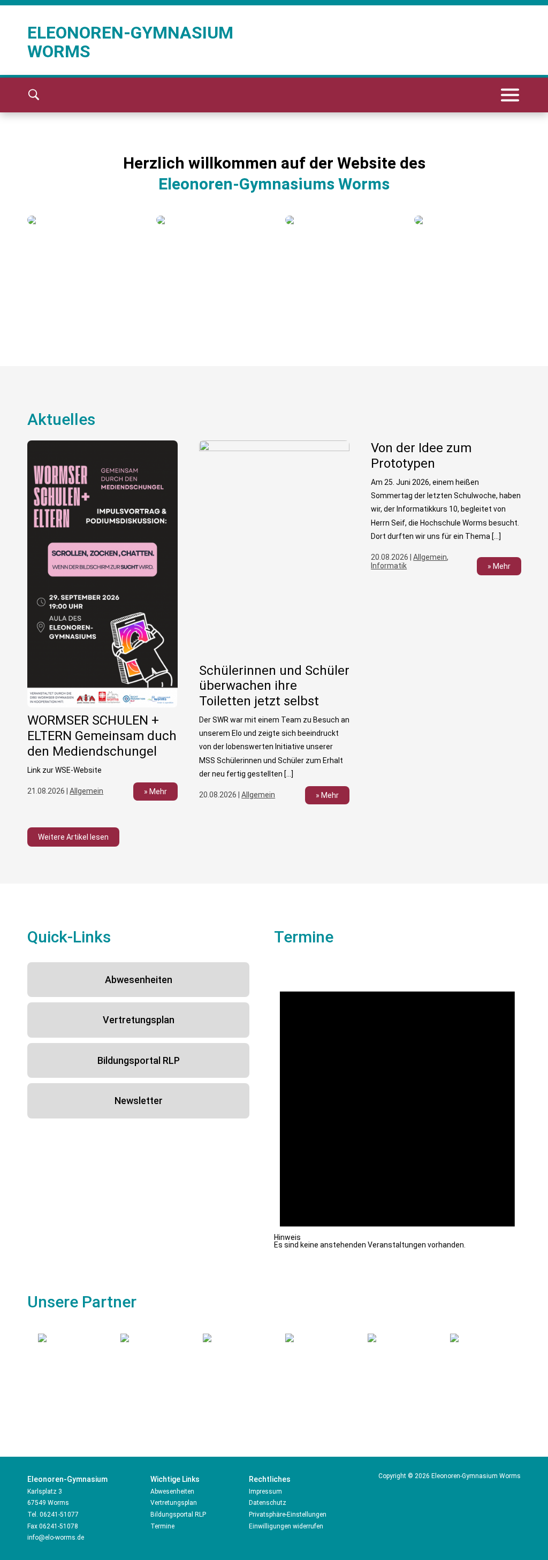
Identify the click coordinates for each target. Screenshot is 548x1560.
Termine (162, 1526)
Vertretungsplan (138, 1019)
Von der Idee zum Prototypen (421, 455)
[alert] (397, 1105)
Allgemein (86, 791)
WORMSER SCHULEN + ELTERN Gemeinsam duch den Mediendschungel (102, 736)
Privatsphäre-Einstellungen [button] (287, 1514)
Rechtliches (270, 1479)
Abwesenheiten (138, 979)
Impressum (265, 1491)
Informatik (389, 565)
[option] (81, 220)
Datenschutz (267, 1502)
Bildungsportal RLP (138, 1060)
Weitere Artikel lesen (73, 837)
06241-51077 (59, 1514)
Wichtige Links (175, 1479)
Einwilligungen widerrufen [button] (286, 1526)
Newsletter (139, 1100)
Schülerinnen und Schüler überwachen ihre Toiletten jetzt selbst (274, 686)
